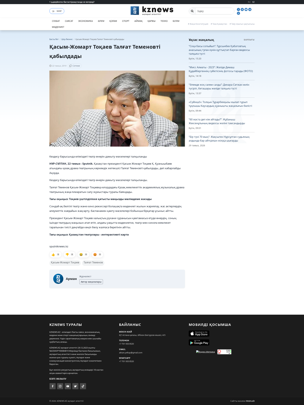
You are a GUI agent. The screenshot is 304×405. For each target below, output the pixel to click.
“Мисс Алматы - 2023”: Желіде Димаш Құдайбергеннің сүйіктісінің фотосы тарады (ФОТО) (221, 69)
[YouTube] (246, 9)
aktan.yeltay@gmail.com (130, 352)
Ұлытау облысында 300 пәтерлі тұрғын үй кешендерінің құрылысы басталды (85, 2)
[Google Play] (222, 342)
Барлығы (249, 39)
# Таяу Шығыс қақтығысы (242, 23)
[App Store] (222, 333)
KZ (253, 2)
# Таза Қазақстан (219, 23)
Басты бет (54, 39)
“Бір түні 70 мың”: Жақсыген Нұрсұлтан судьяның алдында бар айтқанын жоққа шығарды (219, 138)
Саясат (69, 20)
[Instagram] (242, 9)
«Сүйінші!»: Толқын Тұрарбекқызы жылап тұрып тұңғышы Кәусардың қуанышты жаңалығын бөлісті (220, 104)
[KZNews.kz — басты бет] (152, 10)
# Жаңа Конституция (198, 23)
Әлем (101, 20)
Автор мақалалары (91, 281)
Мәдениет (58, 26)
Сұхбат (56, 20)
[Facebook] (239, 9)
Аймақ (138, 20)
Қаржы (151, 20)
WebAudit (250, 401)
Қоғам (113, 20)
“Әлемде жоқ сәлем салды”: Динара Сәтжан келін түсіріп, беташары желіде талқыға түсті (219, 86)
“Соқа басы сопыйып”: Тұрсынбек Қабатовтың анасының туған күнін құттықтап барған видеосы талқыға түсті (219, 49)
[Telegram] (249, 9)
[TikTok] (238, 13)
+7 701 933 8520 (126, 343)
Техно (164, 20)
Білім (176, 20)
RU (249, 2)
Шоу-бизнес (67, 39)
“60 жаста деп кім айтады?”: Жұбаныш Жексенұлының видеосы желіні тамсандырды (217, 121)
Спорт (125, 20)
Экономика (85, 20)
